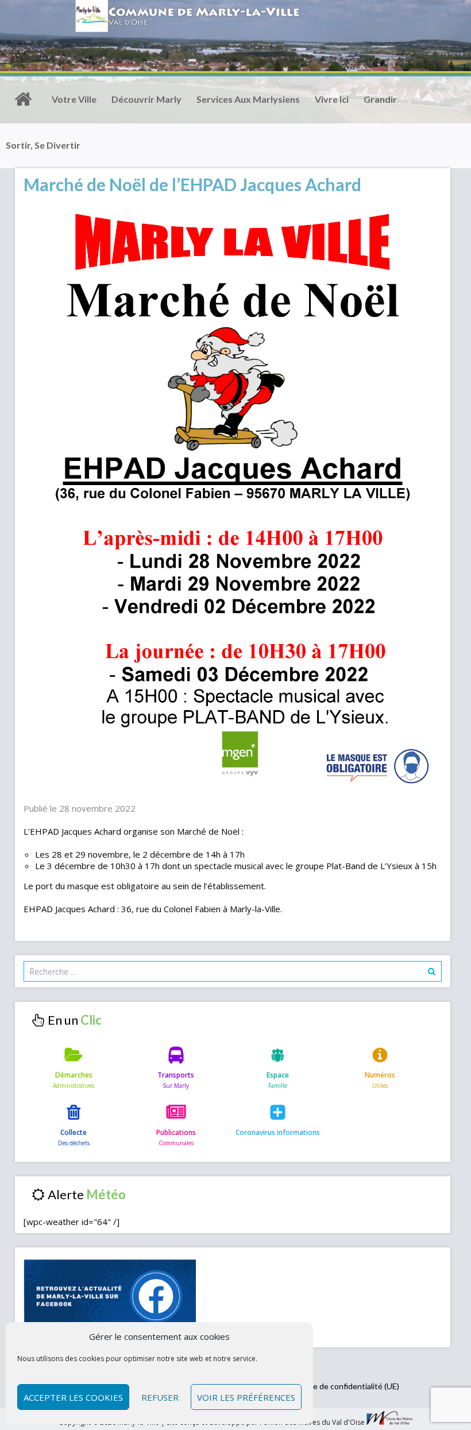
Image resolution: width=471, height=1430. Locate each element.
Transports (175, 1075)
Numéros (380, 1075)
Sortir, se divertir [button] (43, 144)
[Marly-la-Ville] (23, 99)
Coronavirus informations (277, 1132)
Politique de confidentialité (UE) (342, 1386)
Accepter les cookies (73, 1397)
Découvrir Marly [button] (146, 99)
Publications (176, 1132)
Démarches (73, 1075)
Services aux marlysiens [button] (248, 99)
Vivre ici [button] (332, 99)
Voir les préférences (246, 1397)
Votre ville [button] (74, 99)
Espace (278, 1075)
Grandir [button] (380, 99)
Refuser (160, 1397)
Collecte (73, 1132)
